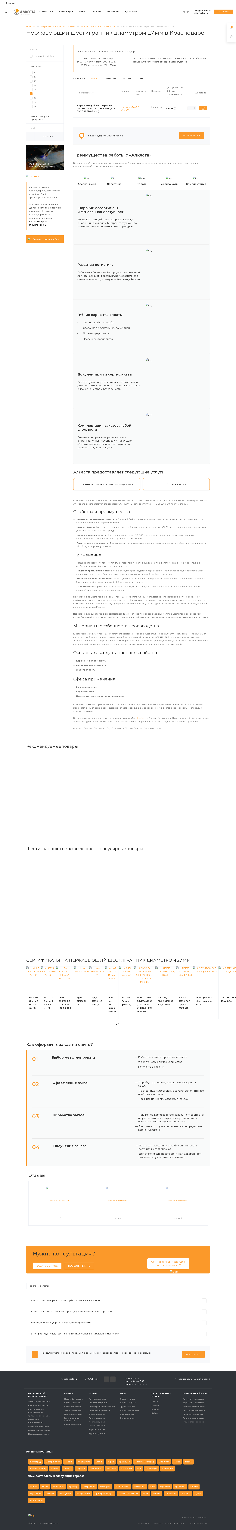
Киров (111, 1461)
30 (35, 98)
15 (35, 77)
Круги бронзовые (72, 1424)
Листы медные (127, 1399)
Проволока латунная (99, 1410)
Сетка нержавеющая (38, 1426)
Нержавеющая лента (39, 1434)
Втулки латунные (97, 1429)
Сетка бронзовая (72, 1406)
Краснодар (124, 1461)
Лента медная (127, 1418)
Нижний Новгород (144, 1461)
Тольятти (111, 1468)
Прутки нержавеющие (39, 1430)
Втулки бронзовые (73, 1403)
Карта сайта (143, 1523)
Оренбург (164, 1461)
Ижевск (68, 1461)
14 (35, 72)
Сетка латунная (97, 1426)
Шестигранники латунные (102, 1406)
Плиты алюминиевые (193, 1418)
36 (35, 106)
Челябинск (167, 1468)
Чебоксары (151, 1468)
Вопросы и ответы (39, 1286)
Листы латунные (97, 1418)
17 (35, 81)
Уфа (139, 1468)
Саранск (68, 1468)
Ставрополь (96, 1468)
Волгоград (35, 1461)
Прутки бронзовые (73, 1399)
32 (35, 102)
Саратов (81, 1468)
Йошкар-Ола (84, 1461)
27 (35, 94)
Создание (202, 1518)
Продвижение (189, 1518)
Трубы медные (127, 1406)
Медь (123, 1393)
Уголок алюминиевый (194, 1406)
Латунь (93, 1393)
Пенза (177, 1461)
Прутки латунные (97, 1399)
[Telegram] (184, 11)
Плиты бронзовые (73, 1414)
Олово (154, 1402)
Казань (98, 1461)
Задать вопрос (47, 1266)
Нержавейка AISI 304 (44, 56)
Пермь (188, 1461)
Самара (54, 1468)
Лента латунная (97, 1422)
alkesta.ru (141, 718)
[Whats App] (187, 11)
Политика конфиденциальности (169, 1523)
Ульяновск (126, 1468)
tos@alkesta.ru (202, 10)
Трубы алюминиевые (193, 1403)
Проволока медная (129, 1410)
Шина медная (127, 1414)
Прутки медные (128, 1403)
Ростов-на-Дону (38, 1468)
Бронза (68, 1393)
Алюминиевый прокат (196, 1393)
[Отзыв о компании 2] (118, 1200)
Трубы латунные (97, 1414)
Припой (155, 1409)
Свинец (155, 1405)
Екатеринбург (53, 1461)
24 (35, 89)
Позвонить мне (79, 1266)
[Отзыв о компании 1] (178, 1200)
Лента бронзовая (73, 1410)
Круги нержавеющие (38, 1405)
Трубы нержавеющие (39, 1416)
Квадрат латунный (98, 1403)
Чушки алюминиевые (193, 1422)
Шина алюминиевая (193, 1414)
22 (35, 85)
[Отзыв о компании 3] (58, 1200)
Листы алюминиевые (193, 1399)
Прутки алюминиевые (194, 1410)
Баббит (155, 1413)
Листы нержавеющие (39, 1402)
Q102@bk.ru (201, 13)
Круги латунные (97, 1433)
